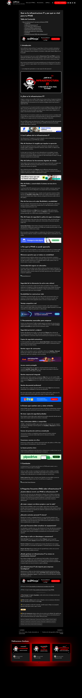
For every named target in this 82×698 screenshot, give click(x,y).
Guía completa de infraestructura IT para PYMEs (43, 589)
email (51, 619)
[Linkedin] (75, 3)
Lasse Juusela (20, 656)
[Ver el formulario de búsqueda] (53, 3)
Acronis (33, 540)
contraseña (39, 619)
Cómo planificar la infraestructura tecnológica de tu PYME (41, 586)
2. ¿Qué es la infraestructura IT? (31, 25)
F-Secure (37, 169)
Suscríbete (36, 595)
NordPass (52, 351)
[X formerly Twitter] (72, 3)
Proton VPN (35, 194)
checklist (27, 619)
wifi (35, 624)
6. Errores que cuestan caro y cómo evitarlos (33, 31)
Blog (40, 601)
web (32, 624)
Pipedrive (45, 211)
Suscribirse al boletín (60, 2)
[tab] (38, 662)
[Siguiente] (69, 652)
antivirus (22, 619)
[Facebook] (68, 3)
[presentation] (21, 648)
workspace (40, 624)
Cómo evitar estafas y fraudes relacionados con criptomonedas (29, 632)
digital (47, 619)
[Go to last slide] (13, 652)
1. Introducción (27, 23)
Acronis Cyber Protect (26, 225)
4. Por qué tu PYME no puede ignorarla (32, 28)
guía (55, 619)
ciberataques (33, 619)
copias (43, 619)
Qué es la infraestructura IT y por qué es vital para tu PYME (35, 22)
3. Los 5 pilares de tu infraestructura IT (32, 26)
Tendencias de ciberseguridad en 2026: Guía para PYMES (52, 632)
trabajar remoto (24, 624)
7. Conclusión (27, 32)
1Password (57, 351)
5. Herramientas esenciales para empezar (33, 29)
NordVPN (29, 194)
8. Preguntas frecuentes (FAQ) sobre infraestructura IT (35, 34)
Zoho (35, 210)
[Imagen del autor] (14, 656)
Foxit (50, 387)
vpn (29, 624)
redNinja (31, 599)
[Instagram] (70, 3)
